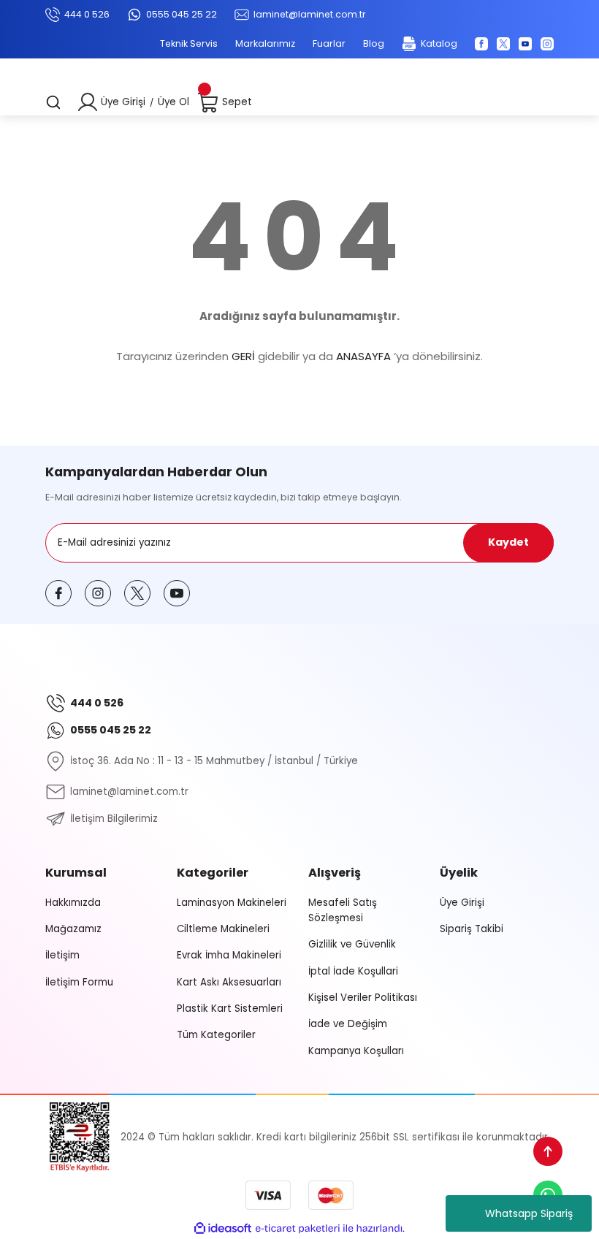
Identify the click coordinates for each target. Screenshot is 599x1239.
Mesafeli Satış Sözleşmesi (342, 910)
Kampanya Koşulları (356, 1051)
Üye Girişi (123, 102)
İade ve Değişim (347, 1024)
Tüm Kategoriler (216, 1035)
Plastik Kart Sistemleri (230, 1008)
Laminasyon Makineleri (231, 903)
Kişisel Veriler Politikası (362, 997)
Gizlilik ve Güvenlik (352, 944)
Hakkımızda (73, 903)
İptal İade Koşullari (353, 971)
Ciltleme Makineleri (223, 929)
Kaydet (508, 542)
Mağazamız (73, 929)
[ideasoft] (223, 1228)
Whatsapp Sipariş (529, 1213)
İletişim (62, 955)
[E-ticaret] (297, 1228)
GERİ (243, 356)
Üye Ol (173, 102)
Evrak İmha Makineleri (229, 955)
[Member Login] (88, 102)
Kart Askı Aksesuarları (229, 982)
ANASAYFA (363, 356)
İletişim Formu (79, 982)
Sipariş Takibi (471, 929)
